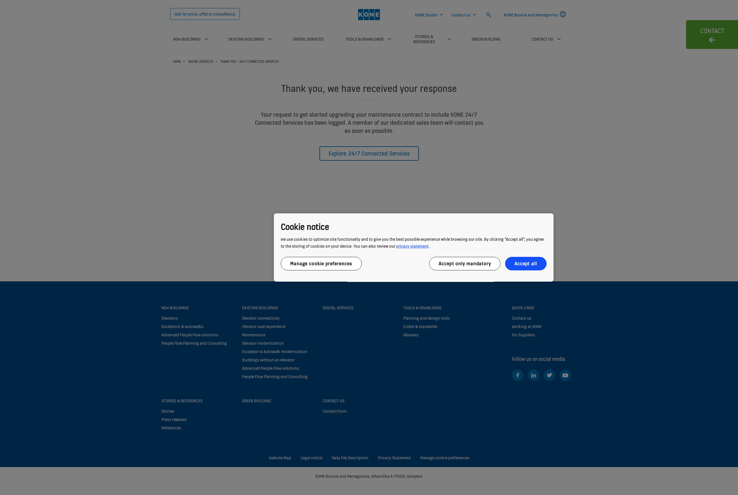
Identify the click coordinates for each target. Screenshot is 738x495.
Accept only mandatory (465, 263)
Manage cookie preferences (321, 263)
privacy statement (412, 246)
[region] (414, 247)
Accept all (526, 263)
